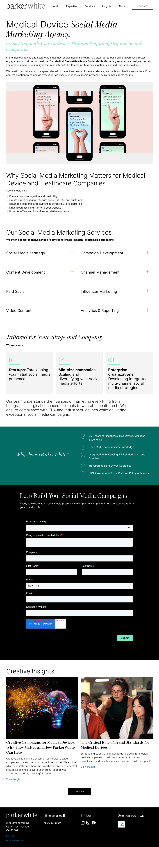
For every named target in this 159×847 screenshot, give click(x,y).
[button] (55, 6)
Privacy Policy (14, 840)
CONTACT (142, 6)
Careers (10, 836)
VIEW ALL (79, 791)
